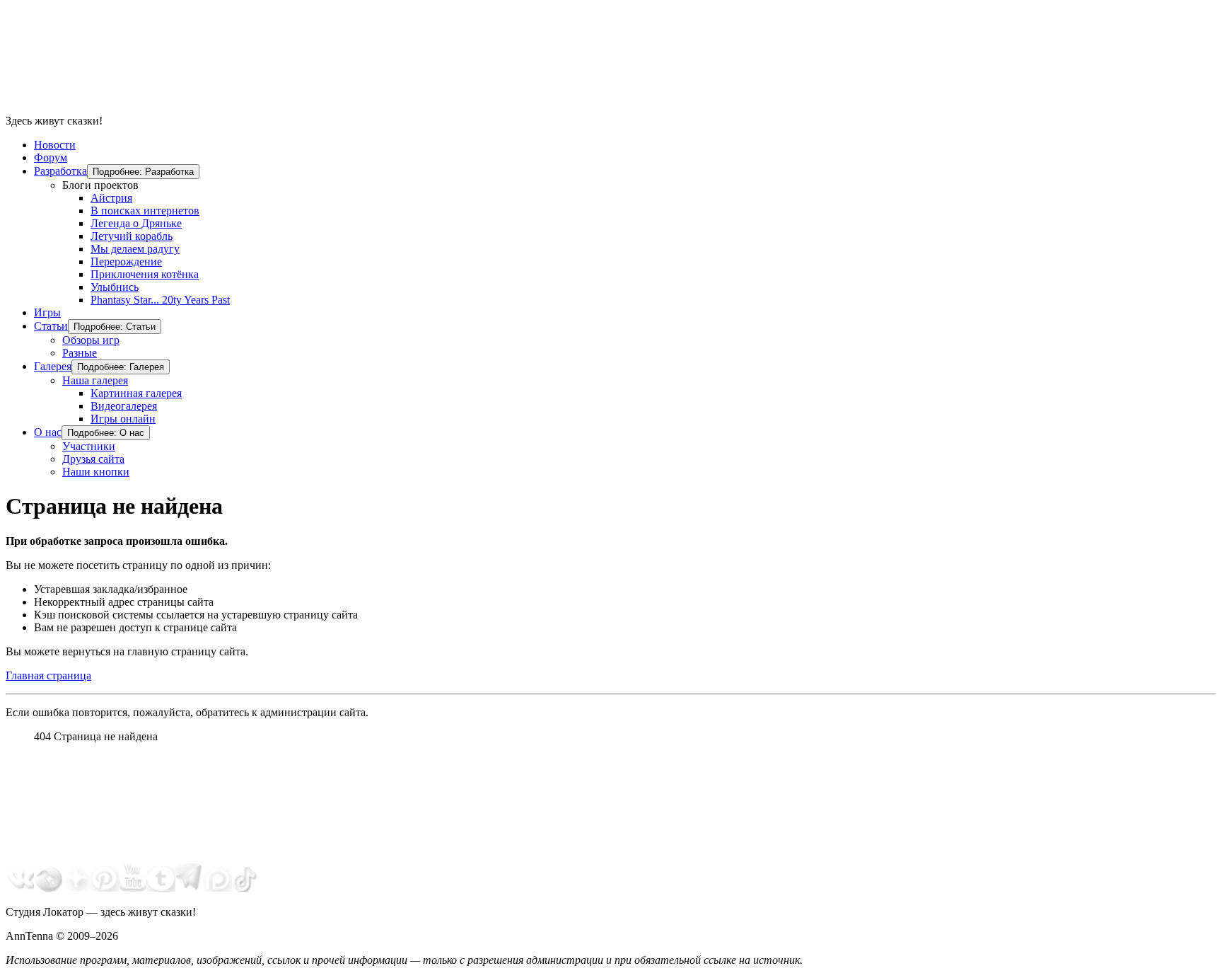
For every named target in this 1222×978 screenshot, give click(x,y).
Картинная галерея (136, 393)
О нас (48, 432)
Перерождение (126, 261)
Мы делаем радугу (135, 249)
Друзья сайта (93, 459)
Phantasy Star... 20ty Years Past (160, 300)
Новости (55, 145)
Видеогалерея (124, 406)
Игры (47, 312)
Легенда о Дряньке (136, 223)
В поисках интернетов (145, 211)
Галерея (52, 366)
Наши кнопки (95, 472)
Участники (88, 446)
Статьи (51, 326)
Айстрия (111, 198)
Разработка (60, 171)
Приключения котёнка (145, 274)
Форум (50, 157)
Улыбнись (115, 287)
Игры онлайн (123, 419)
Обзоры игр (91, 340)
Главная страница (48, 675)
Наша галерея (95, 380)
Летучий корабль (132, 236)
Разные (79, 353)
